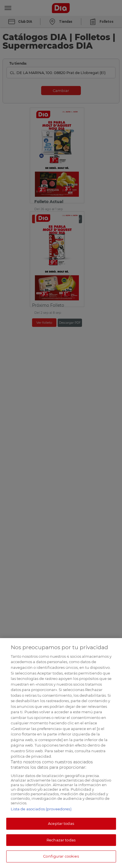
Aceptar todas (61, 823)
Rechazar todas (61, 840)
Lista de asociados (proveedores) (41, 809)
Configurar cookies (61, 856)
